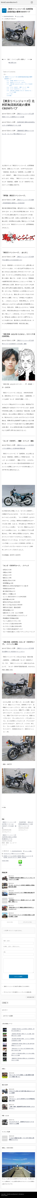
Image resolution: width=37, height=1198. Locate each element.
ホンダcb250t (13, 855)
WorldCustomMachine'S (9, 2)
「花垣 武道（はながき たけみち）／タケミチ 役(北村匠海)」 (20, 84)
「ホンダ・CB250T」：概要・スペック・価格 (19, 87)
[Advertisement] (18, 53)
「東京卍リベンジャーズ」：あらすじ (17, 82)
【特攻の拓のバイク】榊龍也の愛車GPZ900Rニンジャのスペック (21, 908)
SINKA (5, 1195)
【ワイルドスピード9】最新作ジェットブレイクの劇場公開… (17, 992)
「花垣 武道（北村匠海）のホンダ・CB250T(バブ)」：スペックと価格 (21, 91)
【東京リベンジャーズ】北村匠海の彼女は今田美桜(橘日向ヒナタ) (9, 837)
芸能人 (23, 853)
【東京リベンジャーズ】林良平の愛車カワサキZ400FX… (16, 986)
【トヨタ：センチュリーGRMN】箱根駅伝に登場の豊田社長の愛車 (21, 886)
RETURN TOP (30, 997)
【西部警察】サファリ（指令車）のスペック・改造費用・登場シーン (21, 900)
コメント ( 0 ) (10, 922)
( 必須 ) (7, 940)
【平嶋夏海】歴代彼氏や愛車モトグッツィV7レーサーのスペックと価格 (21, 878)
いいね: (11, 93)
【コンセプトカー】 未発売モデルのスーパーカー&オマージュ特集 (21, 1122)
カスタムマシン (7, 853)
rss (32, 2)
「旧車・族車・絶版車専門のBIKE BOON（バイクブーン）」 (22, 1107)
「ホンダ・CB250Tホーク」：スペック (17, 88)
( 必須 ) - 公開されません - (12, 946)
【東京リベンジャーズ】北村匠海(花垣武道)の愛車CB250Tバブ (18, 78)
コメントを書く (20, 16)
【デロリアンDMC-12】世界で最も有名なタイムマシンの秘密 (22, 1092)
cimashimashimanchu (9, 16)
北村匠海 (19, 855)
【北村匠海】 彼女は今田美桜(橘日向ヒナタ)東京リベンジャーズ (25, 824)
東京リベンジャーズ (16, 853)
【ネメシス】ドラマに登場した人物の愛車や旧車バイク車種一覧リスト (21, 1075)
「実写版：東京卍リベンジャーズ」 (17, 80)
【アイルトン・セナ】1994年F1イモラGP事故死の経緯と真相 (22, 1099)
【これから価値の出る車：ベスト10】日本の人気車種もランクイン (21, 1138)
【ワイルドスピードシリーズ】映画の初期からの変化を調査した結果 (21, 915)
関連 (10, 95)
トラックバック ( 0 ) (27, 922)
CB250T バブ (7, 855)
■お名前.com (12, 62)
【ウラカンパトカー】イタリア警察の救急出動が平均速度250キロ (21, 893)
